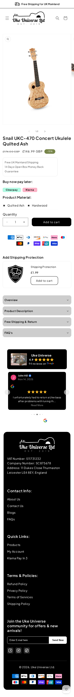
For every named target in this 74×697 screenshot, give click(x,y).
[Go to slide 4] (34, 414)
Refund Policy (17, 584)
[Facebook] (10, 650)
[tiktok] (27, 650)
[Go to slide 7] (42, 414)
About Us (13, 499)
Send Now (58, 640)
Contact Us (15, 506)
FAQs (11, 519)
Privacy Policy (17, 590)
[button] (7, 18)
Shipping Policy (18, 604)
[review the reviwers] (12, 387)
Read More (37, 405)
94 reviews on (37, 363)
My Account (15, 551)
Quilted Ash (15, 205)
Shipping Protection (43, 266)
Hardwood (39, 205)
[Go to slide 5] (37, 414)
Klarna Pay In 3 (17, 558)
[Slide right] (45, 131)
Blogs (11, 512)
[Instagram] (18, 650)
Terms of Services (20, 597)
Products (13, 545)
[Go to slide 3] (31, 414)
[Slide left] (29, 131)
